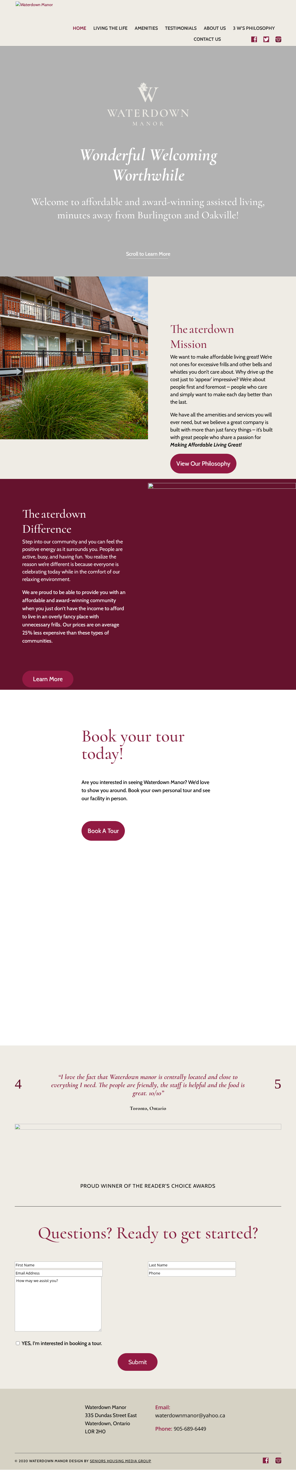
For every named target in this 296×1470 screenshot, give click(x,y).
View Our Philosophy (203, 463)
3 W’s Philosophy (254, 28)
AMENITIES (146, 28)
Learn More (48, 679)
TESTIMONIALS (181, 28)
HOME (79, 28)
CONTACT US (207, 39)
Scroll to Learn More (148, 254)
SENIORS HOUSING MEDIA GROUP (120, 1461)
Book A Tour (103, 830)
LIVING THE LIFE (110, 28)
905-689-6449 (180, 1428)
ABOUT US (215, 28)
